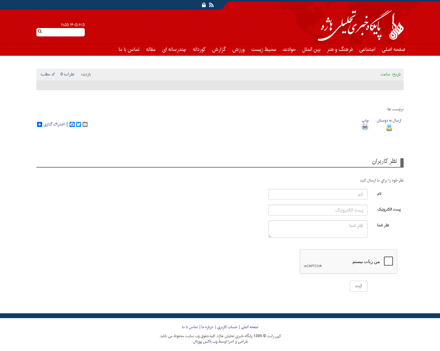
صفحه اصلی (393, 49)
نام (379, 193)
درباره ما (207, 327)
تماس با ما (129, 49)
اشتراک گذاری (54, 124)
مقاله (151, 49)
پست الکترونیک (389, 209)
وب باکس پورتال (205, 342)
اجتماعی (367, 49)
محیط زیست (263, 49)
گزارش (219, 49)
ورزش (238, 49)
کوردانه (199, 49)
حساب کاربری (227, 327)
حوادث (289, 49)
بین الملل (311, 49)
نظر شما (383, 224)
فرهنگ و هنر (340, 49)
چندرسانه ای (174, 49)
